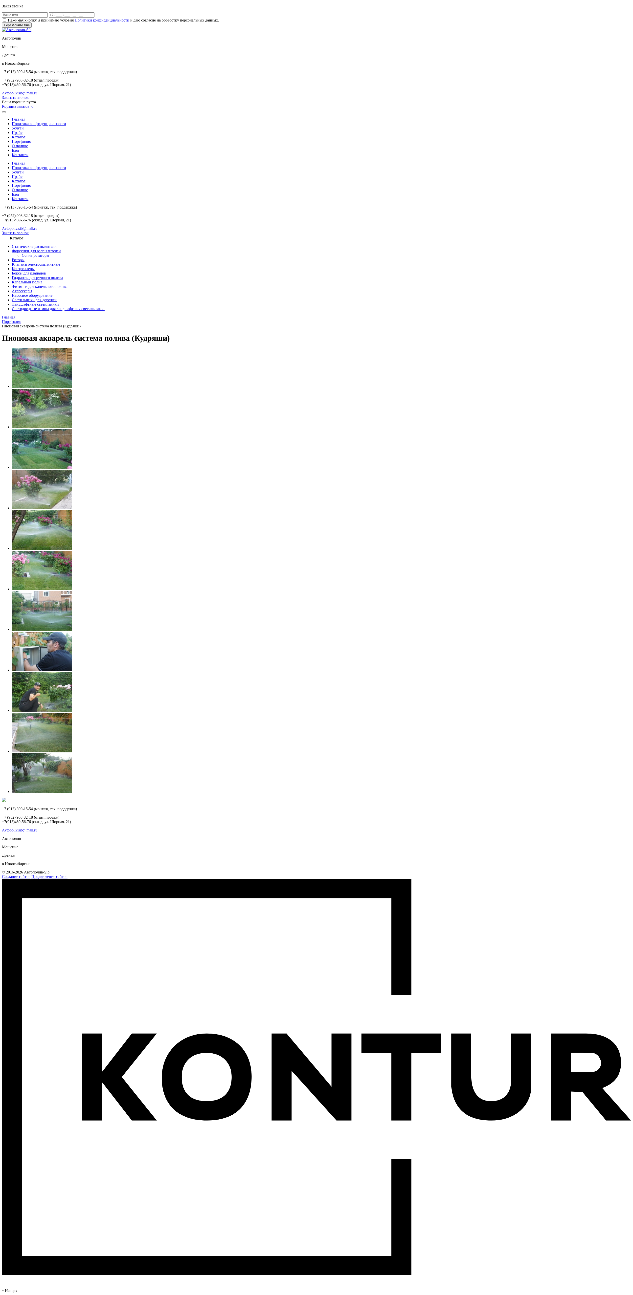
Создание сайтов (16, 876)
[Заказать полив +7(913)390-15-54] (42, 791)
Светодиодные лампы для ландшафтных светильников (58, 309)
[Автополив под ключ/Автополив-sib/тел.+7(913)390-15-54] (42, 751)
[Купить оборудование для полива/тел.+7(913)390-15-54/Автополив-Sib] (42, 670)
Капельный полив (27, 282)
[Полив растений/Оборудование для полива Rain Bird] (42, 589)
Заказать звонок (15, 97)
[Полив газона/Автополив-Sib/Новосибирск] (42, 467)
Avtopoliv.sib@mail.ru (19, 93)
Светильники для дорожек (34, 300)
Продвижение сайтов (49, 876)
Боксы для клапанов (29, 273)
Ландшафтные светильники (35, 304)
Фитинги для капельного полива (40, 286)
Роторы (18, 260)
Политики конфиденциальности (102, 20)
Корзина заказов (17, 106)
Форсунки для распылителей (36, 251)
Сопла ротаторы (35, 255)
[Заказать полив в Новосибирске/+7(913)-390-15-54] (42, 508)
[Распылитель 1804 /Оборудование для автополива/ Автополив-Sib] (42, 427)
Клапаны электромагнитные (36, 264)
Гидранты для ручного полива (37, 278)
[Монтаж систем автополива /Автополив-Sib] (42, 710)
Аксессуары (22, 291)
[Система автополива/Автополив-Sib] (42, 629)
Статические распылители (34, 246)
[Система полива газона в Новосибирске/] (42, 386)
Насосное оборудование (32, 295)
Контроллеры (23, 269)
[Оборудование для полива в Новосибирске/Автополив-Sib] (42, 548)
